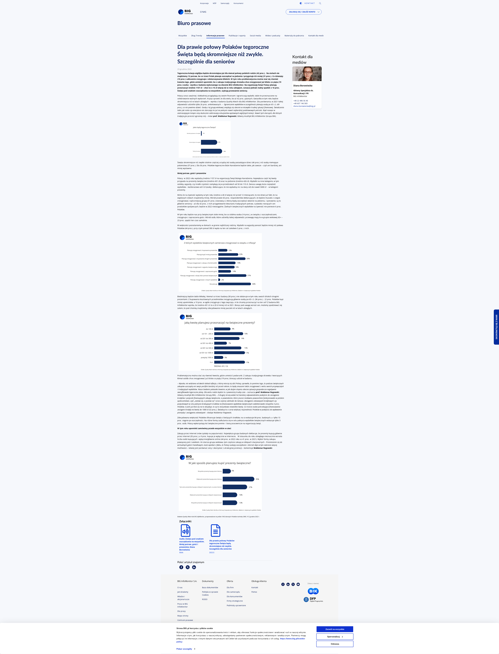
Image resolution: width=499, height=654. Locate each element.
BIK (313, 591)
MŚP (214, 3)
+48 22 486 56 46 (300, 100)
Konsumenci (238, 3)
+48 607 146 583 (300, 103)
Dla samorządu (233, 592)
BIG (186, 12)
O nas (203, 11)
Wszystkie (182, 35)
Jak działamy (182, 592)
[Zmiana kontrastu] (301, 3)
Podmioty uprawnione (236, 605)
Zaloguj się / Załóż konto (302, 12)
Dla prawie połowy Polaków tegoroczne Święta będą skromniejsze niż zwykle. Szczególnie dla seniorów (221, 544)
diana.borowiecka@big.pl (304, 106)
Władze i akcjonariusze (183, 598)
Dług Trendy (196, 35)
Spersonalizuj (333, 636)
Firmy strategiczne (235, 601)
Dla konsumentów (234, 596)
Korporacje (204, 3)
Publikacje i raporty (237, 35)
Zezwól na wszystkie (335, 629)
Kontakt (310, 3)
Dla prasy (181, 611)
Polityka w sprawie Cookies (210, 593)
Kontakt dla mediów (317, 35)
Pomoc (254, 592)
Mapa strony (182, 615)
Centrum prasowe (185, 620)
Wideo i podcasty (272, 35)
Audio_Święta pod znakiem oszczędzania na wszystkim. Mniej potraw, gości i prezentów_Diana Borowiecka (191, 544)
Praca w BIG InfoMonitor (182, 605)
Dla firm (230, 587)
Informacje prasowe (215, 35)
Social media (255, 35)
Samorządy (225, 3)
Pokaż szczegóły (184, 649)
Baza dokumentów (210, 587)
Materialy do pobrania (294, 35)
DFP (313, 599)
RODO (204, 599)
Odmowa (335, 644)
